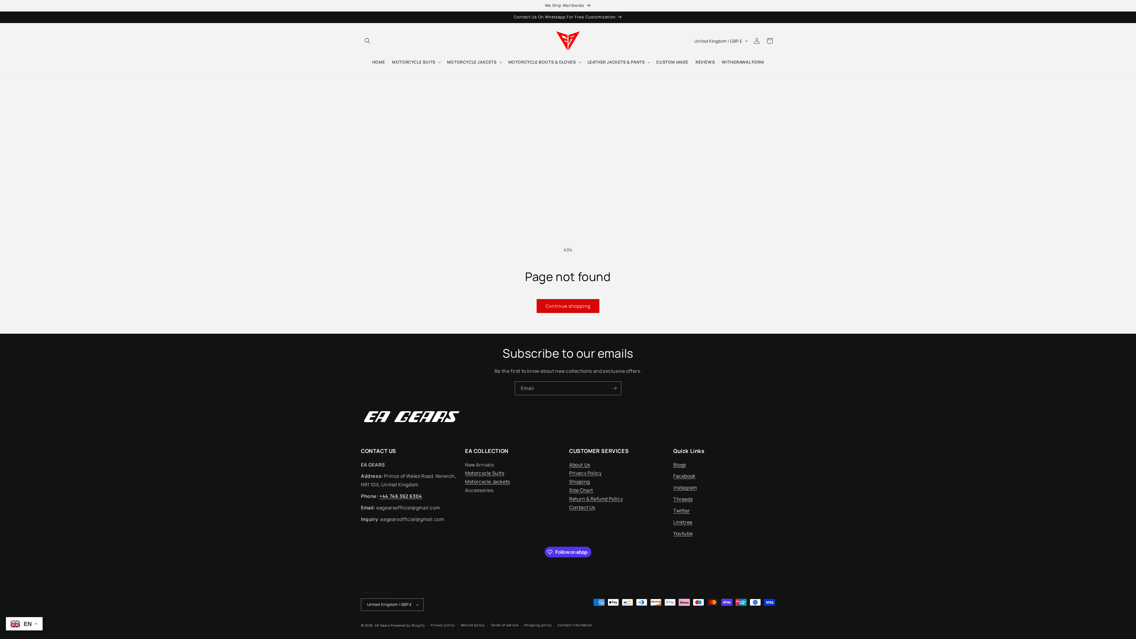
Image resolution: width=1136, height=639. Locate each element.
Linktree (683, 522)
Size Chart (581, 490)
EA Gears (382, 625)
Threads (683, 499)
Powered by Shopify (408, 625)
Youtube (683, 533)
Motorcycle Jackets (487, 481)
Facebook (684, 476)
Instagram (685, 487)
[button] (367, 40)
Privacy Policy (585, 473)
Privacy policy (443, 625)
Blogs (679, 465)
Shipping (579, 481)
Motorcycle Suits (484, 473)
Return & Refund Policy (596, 499)
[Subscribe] (614, 388)
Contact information (575, 625)
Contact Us (582, 507)
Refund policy (473, 625)
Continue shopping (568, 306)
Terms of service (505, 625)
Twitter (681, 510)
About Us (579, 465)
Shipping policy (538, 625)
